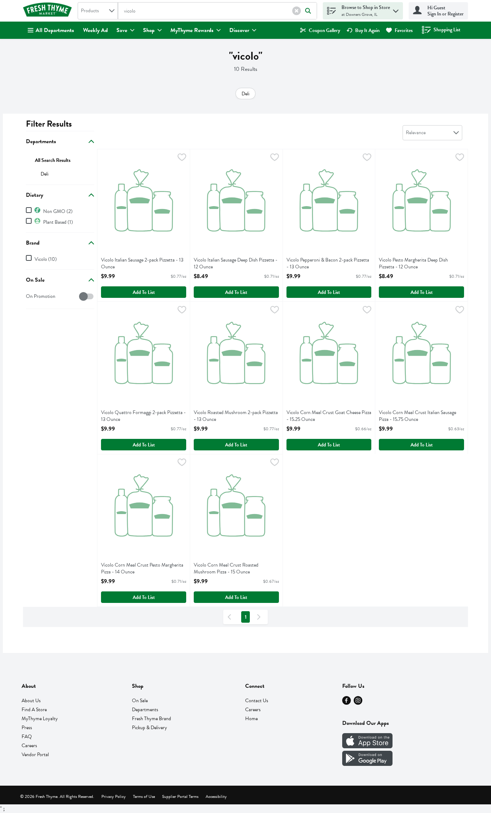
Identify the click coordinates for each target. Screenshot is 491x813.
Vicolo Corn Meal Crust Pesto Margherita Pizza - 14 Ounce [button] (142, 568)
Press (27, 727)
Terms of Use (144, 796)
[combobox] (98, 10)
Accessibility (216, 796)
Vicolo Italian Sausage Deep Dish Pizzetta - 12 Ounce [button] (235, 263)
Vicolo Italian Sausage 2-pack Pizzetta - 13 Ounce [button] (142, 263)
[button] (296, 11)
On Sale (140, 700)
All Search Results (52, 160)
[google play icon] (367, 764)
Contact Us (256, 700)
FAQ (27, 736)
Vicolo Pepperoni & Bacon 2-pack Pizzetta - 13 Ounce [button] (327, 263)
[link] (320, 30)
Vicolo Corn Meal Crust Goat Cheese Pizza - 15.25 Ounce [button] (328, 416)
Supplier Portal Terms (180, 796)
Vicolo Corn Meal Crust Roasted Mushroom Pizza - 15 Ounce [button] (226, 568)
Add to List (144, 292)
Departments (145, 709)
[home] (49, 11)
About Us (31, 700)
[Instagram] (358, 703)
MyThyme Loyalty (40, 718)
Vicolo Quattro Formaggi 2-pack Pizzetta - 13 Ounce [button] (143, 416)
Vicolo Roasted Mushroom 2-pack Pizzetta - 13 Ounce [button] (236, 416)
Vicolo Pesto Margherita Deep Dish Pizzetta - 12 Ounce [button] (413, 263)
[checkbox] (29, 296)
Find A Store (34, 709)
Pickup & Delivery (149, 727)
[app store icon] (367, 746)
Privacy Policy (113, 796)
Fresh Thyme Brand (151, 718)
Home (251, 718)
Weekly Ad (95, 30)
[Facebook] (346, 703)
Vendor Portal (35, 754)
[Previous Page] (230, 617)
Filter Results (49, 123)
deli (45, 174)
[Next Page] (260, 617)
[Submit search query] (308, 11)
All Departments (55, 30)
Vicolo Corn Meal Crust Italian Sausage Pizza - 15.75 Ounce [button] (417, 416)
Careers (29, 745)
